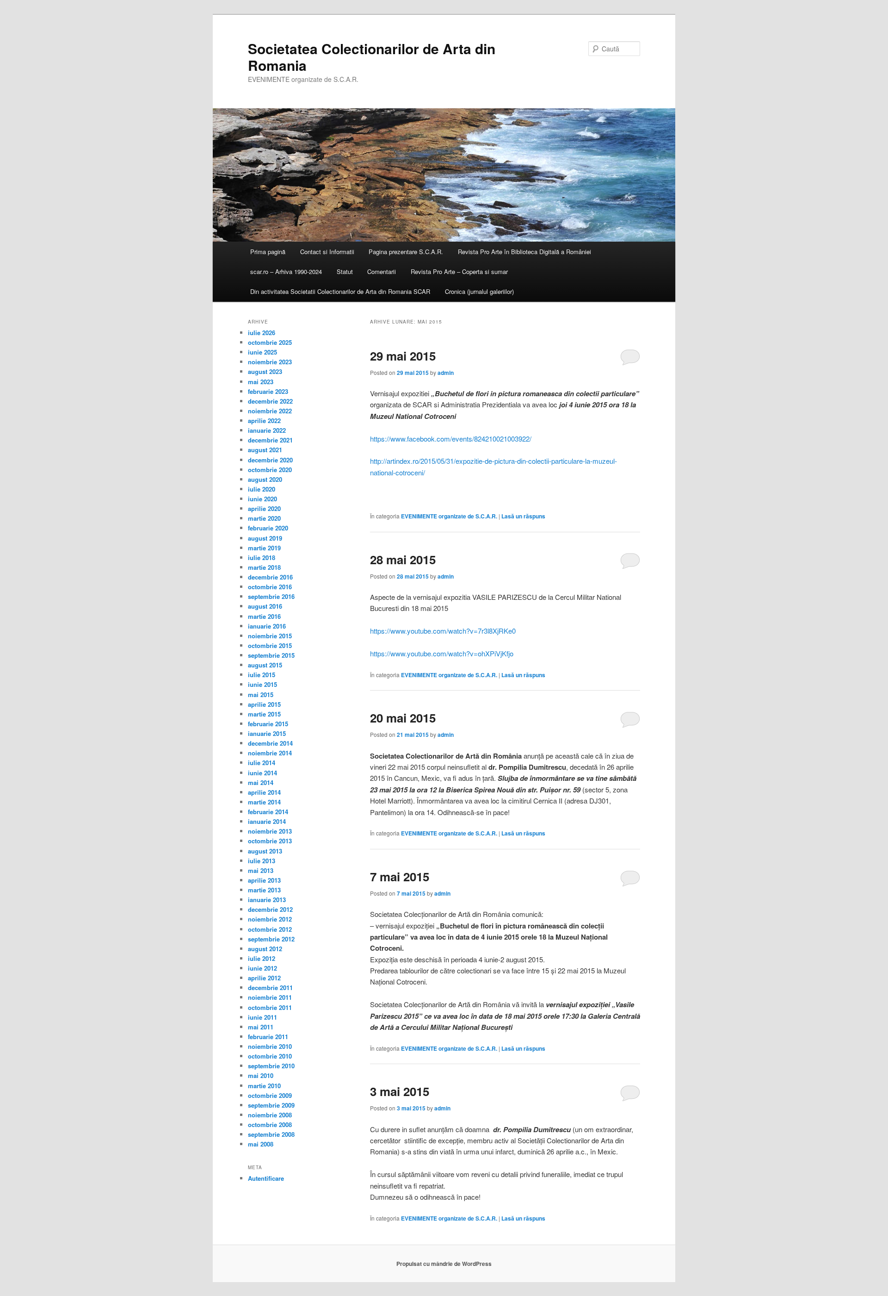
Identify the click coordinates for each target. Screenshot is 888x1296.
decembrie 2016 (270, 577)
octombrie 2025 (270, 342)
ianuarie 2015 (267, 733)
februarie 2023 (268, 391)
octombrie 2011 (270, 1007)
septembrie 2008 (271, 1134)
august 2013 (265, 851)
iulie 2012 (261, 958)
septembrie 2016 (271, 596)
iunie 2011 (262, 1017)
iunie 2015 (262, 684)
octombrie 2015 (270, 645)
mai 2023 (260, 381)
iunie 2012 (262, 968)
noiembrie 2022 (270, 410)
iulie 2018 (261, 557)
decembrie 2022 (270, 401)
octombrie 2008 (270, 1124)
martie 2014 (264, 802)
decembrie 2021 (270, 440)
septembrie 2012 (271, 939)
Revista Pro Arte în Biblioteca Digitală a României (524, 251)
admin (446, 372)
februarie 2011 (268, 1036)
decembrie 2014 (270, 743)
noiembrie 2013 (270, 831)
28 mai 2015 (403, 559)
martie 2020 (264, 518)
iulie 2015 (261, 674)
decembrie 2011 (270, 987)
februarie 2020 (268, 527)
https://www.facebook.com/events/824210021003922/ (450, 438)
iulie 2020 (261, 489)
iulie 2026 (261, 332)
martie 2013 (264, 889)
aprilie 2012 (264, 977)
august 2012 (265, 948)
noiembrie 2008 (270, 1114)
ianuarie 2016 (267, 626)
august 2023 (265, 371)
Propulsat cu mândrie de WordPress (444, 1263)
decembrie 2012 (270, 909)
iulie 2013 (261, 860)
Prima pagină (267, 251)
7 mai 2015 (399, 876)
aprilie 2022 (264, 420)
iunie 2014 (262, 772)
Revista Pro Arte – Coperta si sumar (459, 271)
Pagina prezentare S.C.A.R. (406, 251)
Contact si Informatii (327, 251)
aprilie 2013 (264, 880)
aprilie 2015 (264, 704)
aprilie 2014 (264, 792)
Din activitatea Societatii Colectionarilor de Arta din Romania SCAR (340, 291)
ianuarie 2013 (267, 899)
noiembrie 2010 (270, 1046)
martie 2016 (264, 616)
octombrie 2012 (270, 929)
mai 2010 (260, 1075)
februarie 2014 (268, 811)
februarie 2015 (268, 723)
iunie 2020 (262, 498)
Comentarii (381, 271)
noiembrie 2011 (270, 997)
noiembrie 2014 (270, 752)
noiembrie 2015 (270, 635)
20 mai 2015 (403, 717)
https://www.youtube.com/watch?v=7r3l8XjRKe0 (443, 631)
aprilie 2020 (264, 508)
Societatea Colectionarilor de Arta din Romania (371, 56)
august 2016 (265, 606)
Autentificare (266, 1178)
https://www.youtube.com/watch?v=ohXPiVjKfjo (441, 653)
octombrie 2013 (270, 840)
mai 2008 (260, 1144)
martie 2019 (264, 547)
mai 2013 (260, 870)
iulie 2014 (261, 762)
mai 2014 (260, 782)
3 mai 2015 (399, 1091)
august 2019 (265, 538)
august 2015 (265, 664)
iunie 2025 (262, 352)
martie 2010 (264, 1085)
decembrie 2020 (270, 459)
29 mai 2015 (403, 355)
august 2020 (265, 479)
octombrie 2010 (270, 1056)
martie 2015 (264, 714)
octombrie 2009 (270, 1095)
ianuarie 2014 (267, 821)
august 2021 (265, 449)
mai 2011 (260, 1026)
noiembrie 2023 (270, 361)
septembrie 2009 (271, 1105)
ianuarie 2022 (267, 430)
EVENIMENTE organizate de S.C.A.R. (449, 516)
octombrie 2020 (270, 469)
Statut (345, 271)
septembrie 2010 (271, 1065)
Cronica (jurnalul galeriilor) (479, 291)
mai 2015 (260, 694)
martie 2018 (264, 567)
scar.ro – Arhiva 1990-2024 (286, 271)
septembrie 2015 (271, 655)
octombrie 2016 (270, 586)
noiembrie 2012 (270, 919)
